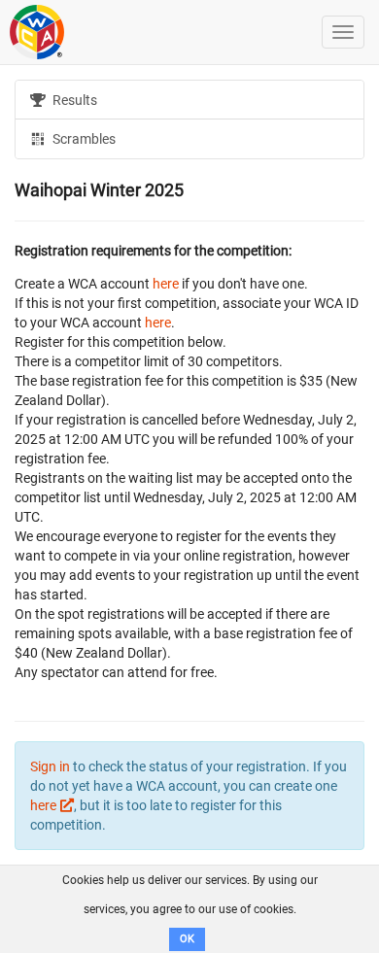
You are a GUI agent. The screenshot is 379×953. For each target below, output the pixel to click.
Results (73, 100)
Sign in (50, 766)
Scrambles (83, 139)
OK (187, 939)
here (166, 283)
